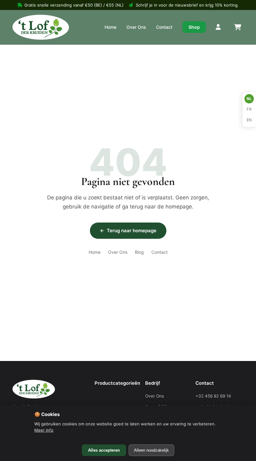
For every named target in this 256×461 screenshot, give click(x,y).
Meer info (43, 430)
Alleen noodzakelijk (151, 450)
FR (249, 109)
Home (110, 27)
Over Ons (136, 27)
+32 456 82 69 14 (213, 395)
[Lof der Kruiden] (40, 27)
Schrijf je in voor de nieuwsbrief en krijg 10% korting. (187, 5)
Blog (139, 252)
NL (249, 98)
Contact (164, 27)
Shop (194, 27)
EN (249, 120)
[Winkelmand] (237, 27)
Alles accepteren (104, 450)
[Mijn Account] (218, 27)
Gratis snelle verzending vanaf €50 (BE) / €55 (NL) (74, 5)
